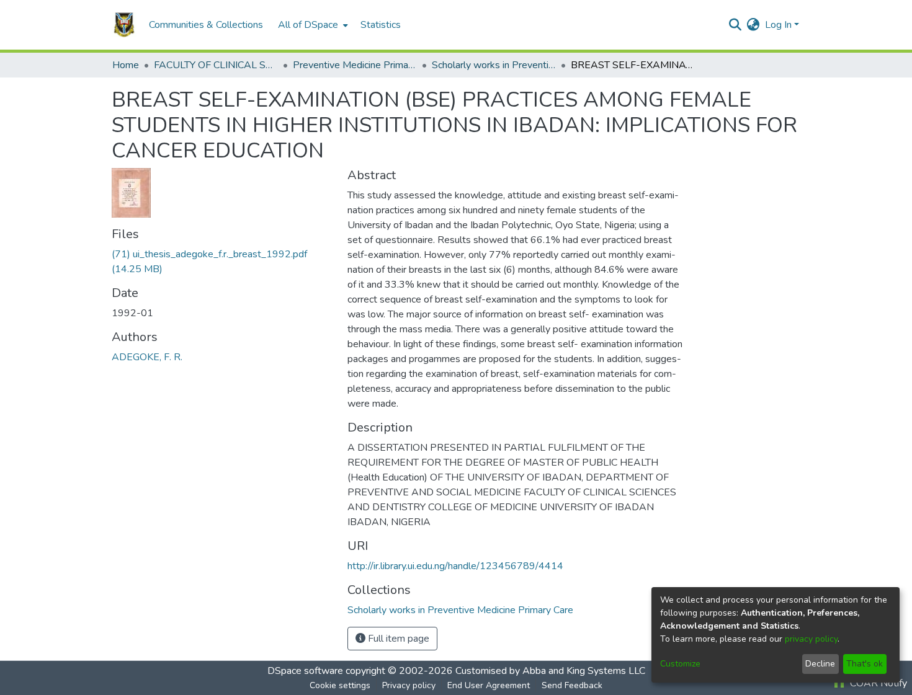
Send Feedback (572, 685)
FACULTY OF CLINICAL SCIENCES (216, 65)
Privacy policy (409, 685)
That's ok (864, 664)
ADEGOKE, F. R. (147, 357)
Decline (820, 664)
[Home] (124, 24)
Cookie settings (340, 685)
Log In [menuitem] (778, 25)
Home (125, 65)
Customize (680, 664)
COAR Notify (877, 683)
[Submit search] (735, 24)
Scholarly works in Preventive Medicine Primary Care (494, 65)
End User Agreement (488, 685)
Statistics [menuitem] (380, 25)
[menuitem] (311, 25)
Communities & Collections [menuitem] (206, 25)
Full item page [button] (397, 638)
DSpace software (305, 671)
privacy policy (811, 639)
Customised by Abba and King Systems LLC (550, 671)
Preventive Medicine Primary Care (355, 65)
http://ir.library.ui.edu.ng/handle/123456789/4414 (455, 566)
